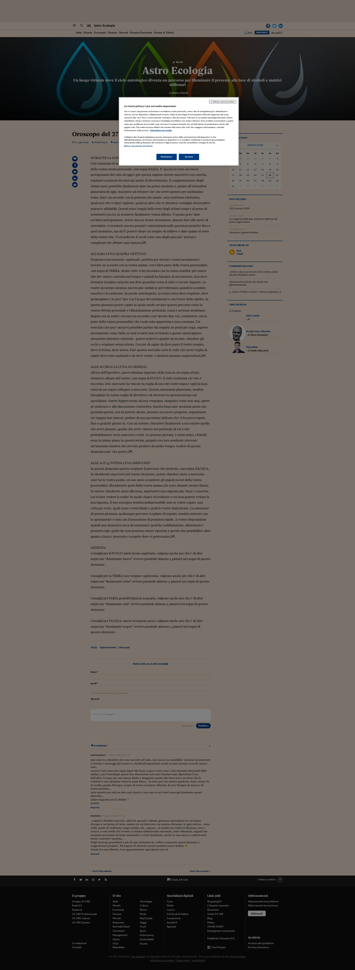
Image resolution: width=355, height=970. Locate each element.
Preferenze (166, 157)
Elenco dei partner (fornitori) (138, 146)
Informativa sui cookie (161, 130)
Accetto (189, 157)
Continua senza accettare (222, 102)
